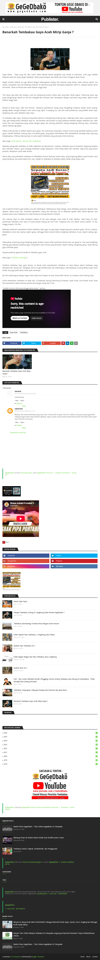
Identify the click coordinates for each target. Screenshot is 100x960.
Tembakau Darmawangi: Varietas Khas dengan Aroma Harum (36, 624)
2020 (50, 756)
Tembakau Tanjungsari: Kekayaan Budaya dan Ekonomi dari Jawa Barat (40, 690)
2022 (50, 748)
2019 (50, 760)
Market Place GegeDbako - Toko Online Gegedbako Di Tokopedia (37, 827)
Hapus (22, 400)
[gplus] (25, 561)
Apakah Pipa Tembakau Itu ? (24, 646)
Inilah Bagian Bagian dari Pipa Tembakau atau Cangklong (35, 657)
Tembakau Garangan (19, 258)
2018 (50, 764)
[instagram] (25, 566)
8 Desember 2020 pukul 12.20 (25, 411)
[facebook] (25, 556)
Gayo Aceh (13, 332)
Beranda (5, 27)
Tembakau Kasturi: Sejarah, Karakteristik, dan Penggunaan (35, 849)
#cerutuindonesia (43, 807)
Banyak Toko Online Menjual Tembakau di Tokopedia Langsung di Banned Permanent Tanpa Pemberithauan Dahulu (54, 934)
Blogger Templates (37, 957)
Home (82, 957)
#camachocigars (26, 473)
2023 (50, 744)
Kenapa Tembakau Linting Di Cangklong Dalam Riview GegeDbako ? (39, 612)
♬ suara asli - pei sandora (15, 909)
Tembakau (13, 27)
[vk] (74, 566)
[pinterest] (74, 561)
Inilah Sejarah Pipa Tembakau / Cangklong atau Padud (34, 635)
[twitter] (74, 556)
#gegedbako (41, 473)
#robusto (54, 807)
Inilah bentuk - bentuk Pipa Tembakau (25, 141)
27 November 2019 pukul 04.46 (26, 393)
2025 (50, 737)
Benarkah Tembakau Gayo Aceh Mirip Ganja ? (16, 372)
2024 (50, 741)
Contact (95, 957)
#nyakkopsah (42, 894)
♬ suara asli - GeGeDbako (57, 894)
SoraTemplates (15, 957)
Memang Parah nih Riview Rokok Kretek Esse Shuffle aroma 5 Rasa (38, 838)
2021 (50, 752)
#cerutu (49, 473)
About (88, 957)
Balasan (19, 404)
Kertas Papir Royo (20, 601)
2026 (50, 733)
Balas (16, 400)
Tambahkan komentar (18, 433)
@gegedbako (9, 473)
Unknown (19, 409)
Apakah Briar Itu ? (20, 668)
